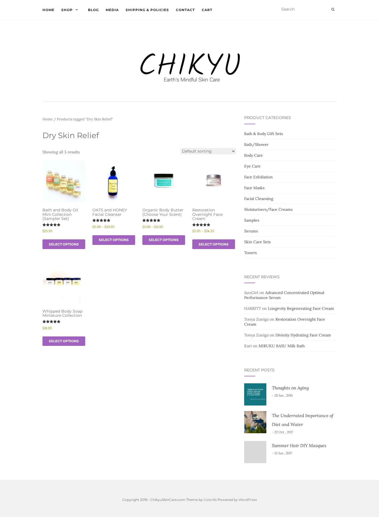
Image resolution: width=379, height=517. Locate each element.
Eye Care (252, 166)
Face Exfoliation (258, 176)
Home (48, 10)
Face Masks (254, 187)
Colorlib (210, 500)
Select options (64, 244)
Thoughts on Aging (290, 388)
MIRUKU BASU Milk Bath (282, 345)
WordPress (248, 500)
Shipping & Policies (147, 10)
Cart (207, 10)
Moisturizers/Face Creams (268, 209)
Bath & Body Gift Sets (263, 133)
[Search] (333, 9)
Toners (250, 252)
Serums (251, 231)
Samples (251, 220)
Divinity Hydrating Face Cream (303, 335)
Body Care (253, 155)
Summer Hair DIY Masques (299, 445)
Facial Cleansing (258, 198)
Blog (93, 10)
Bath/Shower (256, 144)
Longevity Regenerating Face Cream (301, 308)
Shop (67, 10)
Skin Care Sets (257, 241)
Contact (185, 10)
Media (112, 10)
